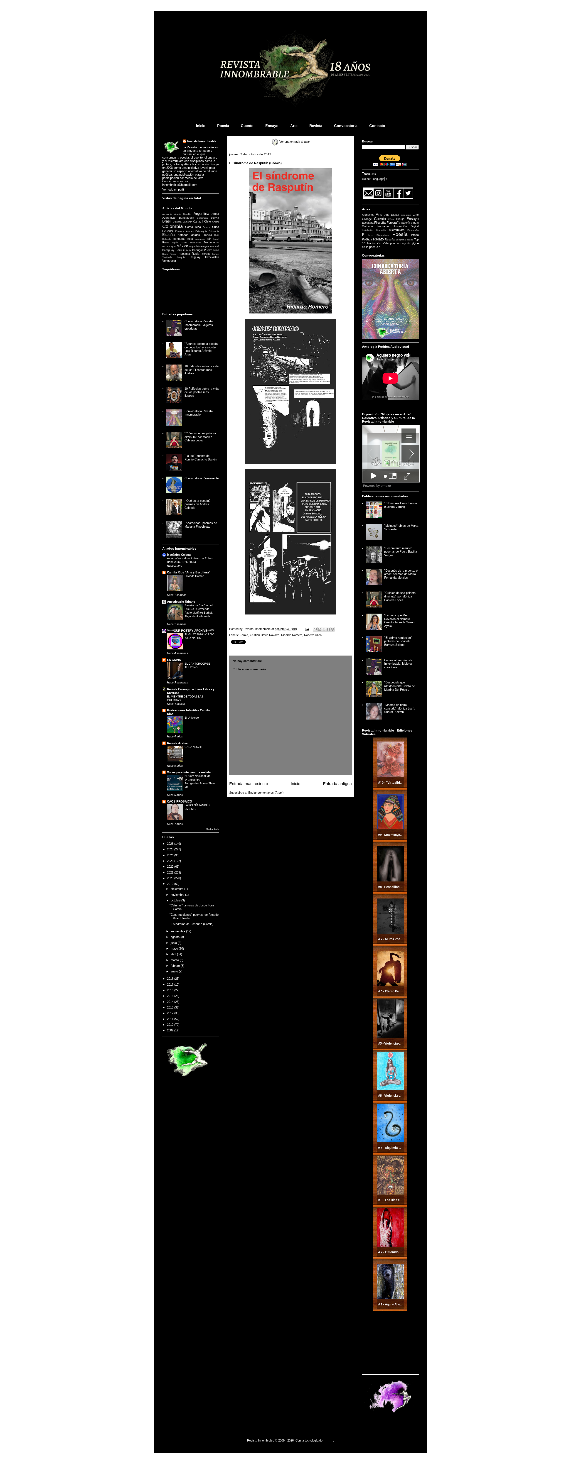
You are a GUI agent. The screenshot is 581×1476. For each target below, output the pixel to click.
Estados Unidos (188, 235)
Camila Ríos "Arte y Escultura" (188, 572)
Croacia (207, 227)
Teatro (410, 239)
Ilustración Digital (406, 226)
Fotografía (393, 222)
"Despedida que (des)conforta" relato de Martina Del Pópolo (399, 686)
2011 (170, 1019)
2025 (170, 849)
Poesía (223, 126)
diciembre (177, 889)
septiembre (178, 931)
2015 (170, 996)
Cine (416, 214)
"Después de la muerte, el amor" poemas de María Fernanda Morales (401, 574)
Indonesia (200, 239)
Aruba (215, 213)
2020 (170, 878)
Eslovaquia (201, 231)
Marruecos (195, 242)
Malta (184, 242)
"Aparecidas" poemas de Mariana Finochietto (201, 524)
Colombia (172, 226)
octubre (176, 900)
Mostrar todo (212, 829)
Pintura (368, 235)
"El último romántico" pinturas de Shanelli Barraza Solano (398, 641)
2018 (170, 978)
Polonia (187, 250)
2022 (170, 866)
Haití (216, 235)
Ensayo (271, 126)
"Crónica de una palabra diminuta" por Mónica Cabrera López (200, 437)
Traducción (374, 243)
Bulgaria (177, 221)
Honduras (179, 238)
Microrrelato (396, 230)
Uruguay (195, 257)
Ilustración (383, 226)
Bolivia (215, 217)
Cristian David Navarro (264, 635)
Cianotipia (406, 215)
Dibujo (400, 219)
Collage (367, 219)
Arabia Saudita (183, 214)
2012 (170, 1013)
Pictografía (413, 230)
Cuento (247, 126)
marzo (175, 960)
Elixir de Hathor (194, 576)
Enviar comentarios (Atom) (265, 792)
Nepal (192, 246)
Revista (315, 126)
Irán (209, 238)
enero (175, 971)
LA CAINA (174, 660)
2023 (170, 861)
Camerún (187, 221)
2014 (170, 1002)
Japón (175, 242)
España (168, 235)
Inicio (200, 126)
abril (174, 954)
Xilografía (405, 243)
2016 (170, 990)
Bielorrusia (202, 218)
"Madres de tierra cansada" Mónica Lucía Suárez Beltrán (399, 708)
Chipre (215, 221)
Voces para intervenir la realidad (189, 772)
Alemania (167, 214)
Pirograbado (383, 235)
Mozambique (169, 246)
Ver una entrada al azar (294, 141)
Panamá (214, 246)
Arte (294, 126)
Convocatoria (345, 126)
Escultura (368, 222)
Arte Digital (391, 214)
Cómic (244, 635)
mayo (175, 948)
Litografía (381, 230)
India (190, 238)
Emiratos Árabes (184, 231)
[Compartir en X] (324, 629)
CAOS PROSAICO (179, 801)
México (182, 246)
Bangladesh (186, 217)
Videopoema (391, 243)
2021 (170, 872)
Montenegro (211, 242)
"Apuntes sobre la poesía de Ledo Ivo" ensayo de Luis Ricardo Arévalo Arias (201, 349)
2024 (170, 855)
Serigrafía (401, 239)
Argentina (201, 213)
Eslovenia (214, 231)
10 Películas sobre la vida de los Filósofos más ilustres (202, 370)
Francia (207, 234)
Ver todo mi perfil (173, 189)
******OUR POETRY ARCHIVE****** (190, 630)
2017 (170, 984)
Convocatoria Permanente (202, 478)
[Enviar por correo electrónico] (315, 629)
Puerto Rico (211, 250)
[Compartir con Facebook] (328, 629)
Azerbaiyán (169, 217)
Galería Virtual (410, 222)
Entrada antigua (337, 783)
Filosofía (380, 222)
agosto (175, 937)
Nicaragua (202, 246)
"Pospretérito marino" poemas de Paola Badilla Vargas (400, 551)
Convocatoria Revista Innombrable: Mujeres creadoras (199, 325)
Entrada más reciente (248, 783)
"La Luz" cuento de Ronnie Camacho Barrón (201, 457)
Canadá (198, 221)
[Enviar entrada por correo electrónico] (307, 629)
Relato (378, 239)
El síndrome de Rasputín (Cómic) (191, 924)
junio (174, 943)
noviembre (178, 894)
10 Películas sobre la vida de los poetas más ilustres (202, 392)
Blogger (328, 1440)
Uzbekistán (212, 257)
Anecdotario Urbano (181, 601)
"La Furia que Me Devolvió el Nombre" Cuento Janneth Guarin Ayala (399, 621)
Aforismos (368, 214)
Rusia (195, 253)
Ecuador (167, 231)
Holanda (166, 239)
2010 (170, 1024)
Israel (216, 239)
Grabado (367, 226)
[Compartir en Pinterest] (332, 629)
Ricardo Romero (291, 635)
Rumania (184, 253)
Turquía (181, 257)
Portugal (197, 250)
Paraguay (168, 250)
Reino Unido (169, 254)
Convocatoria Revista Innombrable (199, 412)
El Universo (192, 717)
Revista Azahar (177, 743)
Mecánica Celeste (179, 554)
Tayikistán (167, 257)
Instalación (367, 230)
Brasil (167, 221)
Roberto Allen (313, 635)
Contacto (377, 126)
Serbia (206, 253)
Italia (165, 242)
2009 (170, 1030)
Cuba (215, 227)
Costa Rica (193, 227)
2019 (170, 884)
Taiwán (215, 254)
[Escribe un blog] (319, 629)
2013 (170, 1007)
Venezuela (169, 260)
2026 (170, 843)
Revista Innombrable (201, 141)
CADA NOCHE (194, 747)
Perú (178, 250)
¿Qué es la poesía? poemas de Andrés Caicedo (197, 504)
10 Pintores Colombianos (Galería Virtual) (400, 505)
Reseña (390, 239)
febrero (176, 965)
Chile (207, 221)
